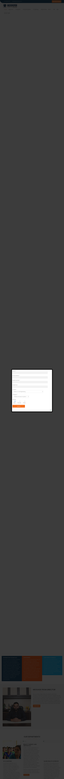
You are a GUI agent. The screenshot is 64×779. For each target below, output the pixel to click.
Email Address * (16, 375)
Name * (14, 371)
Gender (14, 399)
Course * (14, 389)
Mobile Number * (16, 380)
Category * (15, 394)
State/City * (15, 384)
